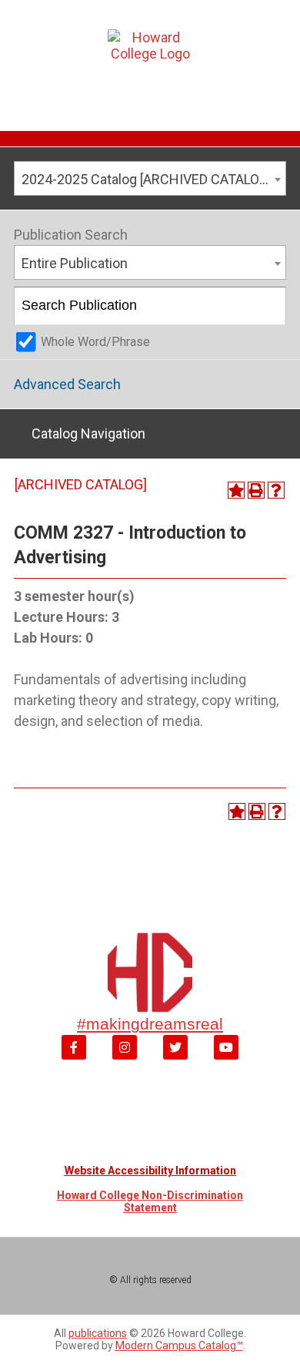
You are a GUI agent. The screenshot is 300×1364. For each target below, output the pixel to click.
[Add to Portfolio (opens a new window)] (236, 490)
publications (97, 1333)
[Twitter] (175, 1047)
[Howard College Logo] (150, 61)
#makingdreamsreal (150, 1024)
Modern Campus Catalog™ (179, 1345)
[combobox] (150, 178)
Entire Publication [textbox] (75, 263)
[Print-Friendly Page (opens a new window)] (256, 490)
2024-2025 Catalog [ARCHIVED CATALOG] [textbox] (147, 179)
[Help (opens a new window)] (276, 490)
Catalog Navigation (88, 433)
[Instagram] (124, 1047)
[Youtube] (226, 1047)
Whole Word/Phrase (95, 341)
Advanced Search (67, 384)
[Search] (268, 306)
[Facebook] (74, 1047)
